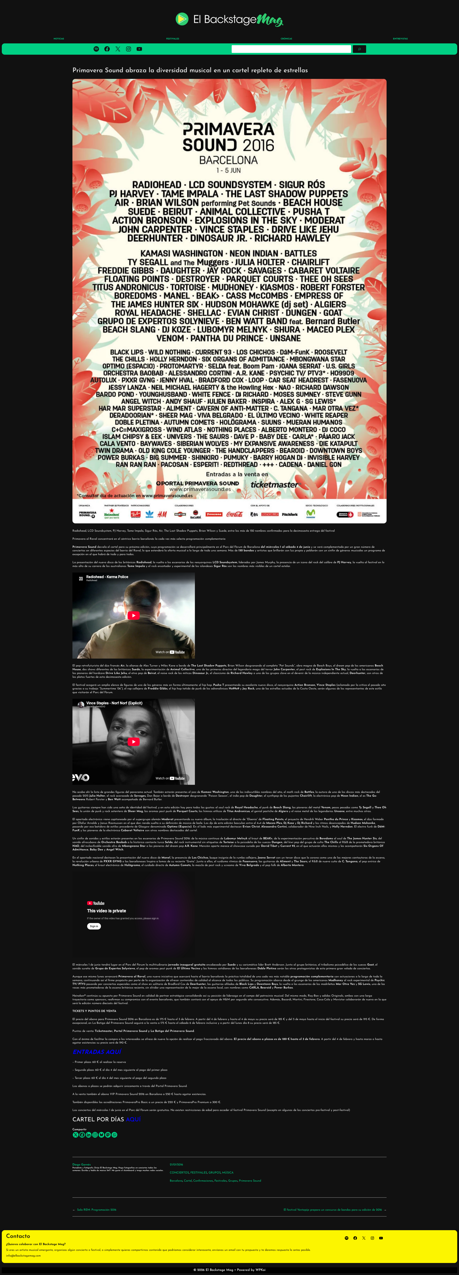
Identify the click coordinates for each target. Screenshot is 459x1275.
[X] (76, 1135)
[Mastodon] (108, 1135)
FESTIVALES (198, 1172)
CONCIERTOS (179, 1172)
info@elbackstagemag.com (23, 1255)
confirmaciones (203, 1180)
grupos (233, 1180)
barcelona (176, 1180)
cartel (188, 1180)
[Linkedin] (88, 1135)
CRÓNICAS (286, 39)
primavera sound (250, 1180)
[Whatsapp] (114, 1135)
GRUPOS (215, 1172)
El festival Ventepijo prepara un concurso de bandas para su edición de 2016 (333, 1209)
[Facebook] (82, 1135)
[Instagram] (95, 1135)
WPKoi (260, 1270)
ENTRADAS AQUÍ (96, 1052)
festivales (220, 1180)
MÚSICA (227, 1172)
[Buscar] (359, 49)
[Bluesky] (101, 1135)
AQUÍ (133, 1120)
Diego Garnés (81, 1164)
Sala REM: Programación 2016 (96, 1209)
